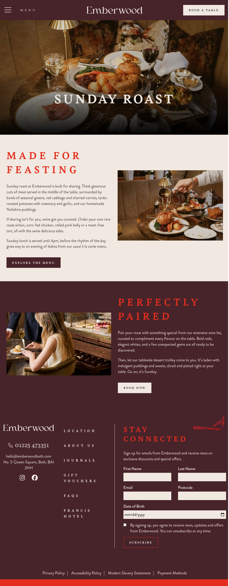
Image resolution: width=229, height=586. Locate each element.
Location (80, 430)
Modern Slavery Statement (129, 573)
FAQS (72, 495)
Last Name (186, 469)
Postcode (185, 487)
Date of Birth (133, 506)
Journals (80, 460)
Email (128, 487)
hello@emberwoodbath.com (28, 456)
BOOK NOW (134, 388)
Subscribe (140, 542)
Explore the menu (33, 262)
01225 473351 (32, 444)
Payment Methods (172, 573)
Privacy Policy (53, 573)
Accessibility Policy (86, 573)
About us (79, 445)
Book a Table (204, 10)
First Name (132, 469)
